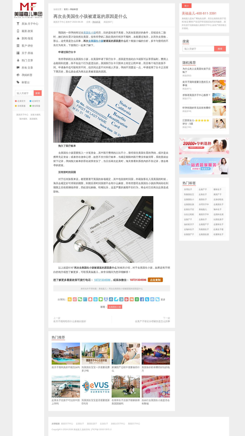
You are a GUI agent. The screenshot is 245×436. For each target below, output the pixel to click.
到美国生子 (204, 229)
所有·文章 (27, 67)
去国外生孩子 (219, 215)
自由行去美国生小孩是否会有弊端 (156, 401)
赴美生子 (203, 194)
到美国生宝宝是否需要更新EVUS (96, 401)
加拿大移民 (35, 114)
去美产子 (188, 219)
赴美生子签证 (219, 230)
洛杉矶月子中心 (189, 225)
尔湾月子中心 (204, 205)
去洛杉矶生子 (219, 200)
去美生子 (203, 219)
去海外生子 (189, 229)
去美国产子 (204, 224)
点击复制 (155, 280)
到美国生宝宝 (189, 195)
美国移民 (34, 118)
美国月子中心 (22, 114)
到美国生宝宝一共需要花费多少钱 (96, 368)
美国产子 (218, 194)
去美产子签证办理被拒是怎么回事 (152, 321)
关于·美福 (27, 53)
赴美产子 (203, 189)
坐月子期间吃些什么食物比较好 (69, 321)
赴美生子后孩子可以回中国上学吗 (66, 401)
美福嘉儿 (28, 10)
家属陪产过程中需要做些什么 (126, 368)
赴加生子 (104, 423)
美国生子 (203, 199)
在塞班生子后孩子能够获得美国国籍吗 (126, 401)
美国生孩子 (92, 423)
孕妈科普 (26, 75)
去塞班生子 (219, 224)
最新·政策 (27, 31)
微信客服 (36, 105)
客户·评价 (27, 45)
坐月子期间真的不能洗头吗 (66, 367)
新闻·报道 (27, 38)
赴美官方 (22, 100)
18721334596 (102, 280)
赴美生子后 (189, 209)
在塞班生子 (219, 234)
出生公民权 (189, 214)
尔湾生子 (188, 189)
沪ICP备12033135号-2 (101, 429)
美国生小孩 (89, 32)
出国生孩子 (219, 219)
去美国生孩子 (189, 205)
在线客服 (22, 105)
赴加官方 (36, 100)
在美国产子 (189, 234)
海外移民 (23, 118)
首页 (66, 9)
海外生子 (218, 209)
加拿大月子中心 (118, 423)
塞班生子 (218, 189)
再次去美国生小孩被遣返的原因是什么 (90, 16)
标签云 (25, 82)
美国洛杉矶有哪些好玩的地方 (156, 368)
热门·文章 (27, 60)
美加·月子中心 (29, 23)
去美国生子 (219, 204)
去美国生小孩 (95, 41)
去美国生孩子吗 (204, 235)
